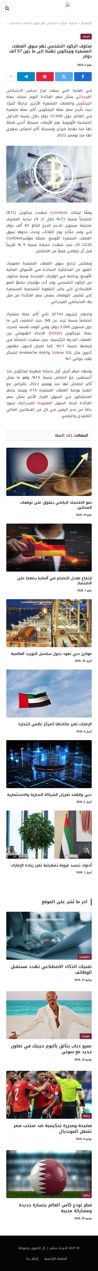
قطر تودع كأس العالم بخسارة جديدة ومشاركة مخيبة (55, 1208)
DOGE (55, 333)
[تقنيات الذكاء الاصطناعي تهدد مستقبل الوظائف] (49, 936)
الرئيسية (86, 23)
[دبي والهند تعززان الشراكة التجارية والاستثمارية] (49, 764)
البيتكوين (84, 103)
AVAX (43, 352)
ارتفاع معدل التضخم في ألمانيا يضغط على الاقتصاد (54, 581)
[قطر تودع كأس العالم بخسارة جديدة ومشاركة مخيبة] (49, 1174)
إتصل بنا (32, 1258)
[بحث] (7, 8)
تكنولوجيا (84, 956)
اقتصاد (86, 36)
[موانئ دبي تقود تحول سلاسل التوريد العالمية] (49, 623)
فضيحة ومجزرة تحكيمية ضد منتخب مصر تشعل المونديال (53, 1128)
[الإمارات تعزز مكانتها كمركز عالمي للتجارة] (49, 694)
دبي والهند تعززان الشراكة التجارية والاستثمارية (49, 794)
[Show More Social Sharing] (11, 76)
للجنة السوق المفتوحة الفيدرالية (48, 402)
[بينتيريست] (45, 76)
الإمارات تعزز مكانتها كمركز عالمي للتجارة (55, 724)
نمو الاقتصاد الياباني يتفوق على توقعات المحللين (56, 505)
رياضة (86, 1115)
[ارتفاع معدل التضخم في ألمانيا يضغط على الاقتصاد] (49, 548)
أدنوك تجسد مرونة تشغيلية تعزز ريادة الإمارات (51, 865)
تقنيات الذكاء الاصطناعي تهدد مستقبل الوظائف (51, 969)
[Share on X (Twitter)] (64, 76)
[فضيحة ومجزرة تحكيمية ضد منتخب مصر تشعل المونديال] (49, 1095)
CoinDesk (59, 212)
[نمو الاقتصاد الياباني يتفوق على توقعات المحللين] (49, 472)
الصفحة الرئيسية (55, 1258)
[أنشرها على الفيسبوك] (83, 76)
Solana (58, 352)
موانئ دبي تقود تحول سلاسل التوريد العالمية (51, 653)
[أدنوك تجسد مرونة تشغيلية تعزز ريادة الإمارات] (49, 834)
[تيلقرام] (26, 76)
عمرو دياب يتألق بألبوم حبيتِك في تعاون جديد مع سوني (51, 1049)
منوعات (86, 1036)
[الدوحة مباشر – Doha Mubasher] (49, 8)
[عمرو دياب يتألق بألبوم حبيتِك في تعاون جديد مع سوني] (49, 1015)
